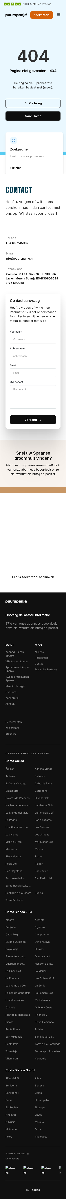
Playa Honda (13, 856)
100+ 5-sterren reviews (37, 3)
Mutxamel (11, 1129)
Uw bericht (16, 381)
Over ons (11, 692)
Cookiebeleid (12, 1158)
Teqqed (35, 1189)
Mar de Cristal (14, 841)
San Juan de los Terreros (15, 879)
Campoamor (42, 934)
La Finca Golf (13, 970)
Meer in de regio (15, 686)
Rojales (39, 1029)
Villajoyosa (41, 1136)
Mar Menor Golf (44, 841)
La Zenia (40, 985)
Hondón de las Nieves (43, 964)
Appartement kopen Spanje (18, 669)
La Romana (12, 978)
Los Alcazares (43, 819)
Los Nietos (12, 834)
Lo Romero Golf (44, 992)
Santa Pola (12, 1043)
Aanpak (10, 703)
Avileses (10, 776)
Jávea (38, 1114)
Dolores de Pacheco (18, 798)
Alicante (39, 919)
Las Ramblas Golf (16, 985)
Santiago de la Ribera (18, 892)
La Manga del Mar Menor (16, 813)
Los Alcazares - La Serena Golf (17, 827)
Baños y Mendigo (16, 783)
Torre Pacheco (14, 900)
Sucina (39, 892)
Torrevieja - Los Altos (47, 1051)
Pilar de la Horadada (18, 1014)
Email (13, 365)
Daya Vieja (12, 949)
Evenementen (14, 721)
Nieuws (39, 651)
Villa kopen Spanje (16, 661)
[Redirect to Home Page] (16, 15)
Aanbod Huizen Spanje (15, 653)
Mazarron (11, 849)
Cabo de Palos (43, 783)
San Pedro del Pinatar (43, 879)
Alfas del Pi (12, 1078)
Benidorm (11, 1085)
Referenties (41, 657)
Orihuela (10, 1007)
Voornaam (16, 331)
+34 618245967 (17, 243)
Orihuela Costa (43, 1007)
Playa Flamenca (44, 1022)
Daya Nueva (42, 941)
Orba (38, 1129)
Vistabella (40, 1058)
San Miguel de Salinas (43, 1037)
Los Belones (42, 827)
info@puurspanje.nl (19, 258)
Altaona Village (43, 768)
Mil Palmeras (42, 1000)
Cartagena (41, 790)
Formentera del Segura (14, 957)
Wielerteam (12, 727)
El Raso (39, 949)
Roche (38, 856)
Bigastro (40, 927)
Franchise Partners (46, 669)
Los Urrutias (42, 834)
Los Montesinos (15, 1000)
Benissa (39, 1085)
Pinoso (9, 1022)
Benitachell (12, 1092)
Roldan (39, 863)
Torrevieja (11, 1051)
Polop (9, 1136)
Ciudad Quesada (16, 941)
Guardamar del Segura (14, 964)
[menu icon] (58, 14)
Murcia (39, 849)
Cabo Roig (12, 934)
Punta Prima (13, 1029)
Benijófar (11, 927)
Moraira (39, 1121)
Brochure (11, 733)
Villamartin (12, 1058)
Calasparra (12, 790)
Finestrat (11, 1114)
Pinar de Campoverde (42, 1015)
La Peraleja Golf (44, 812)
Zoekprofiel (12, 697)
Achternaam (17, 348)
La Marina (41, 970)
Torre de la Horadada (47, 1043)
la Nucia (10, 1121)
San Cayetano (14, 870)
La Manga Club (44, 805)
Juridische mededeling (17, 1153)
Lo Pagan (11, 819)
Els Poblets (12, 1107)
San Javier (41, 870)
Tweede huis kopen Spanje (17, 678)
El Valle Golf (42, 798)
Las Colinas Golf (44, 978)
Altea (38, 1078)
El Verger (40, 1107)
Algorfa (10, 919)
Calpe (38, 1092)
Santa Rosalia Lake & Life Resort (18, 886)
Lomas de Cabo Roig (18, 992)
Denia (9, 1100)
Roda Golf (11, 863)
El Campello (42, 1100)
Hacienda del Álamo (17, 805)
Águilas (10, 768)
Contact (39, 663)
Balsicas (40, 776)
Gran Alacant (42, 956)
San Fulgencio (14, 1036)
